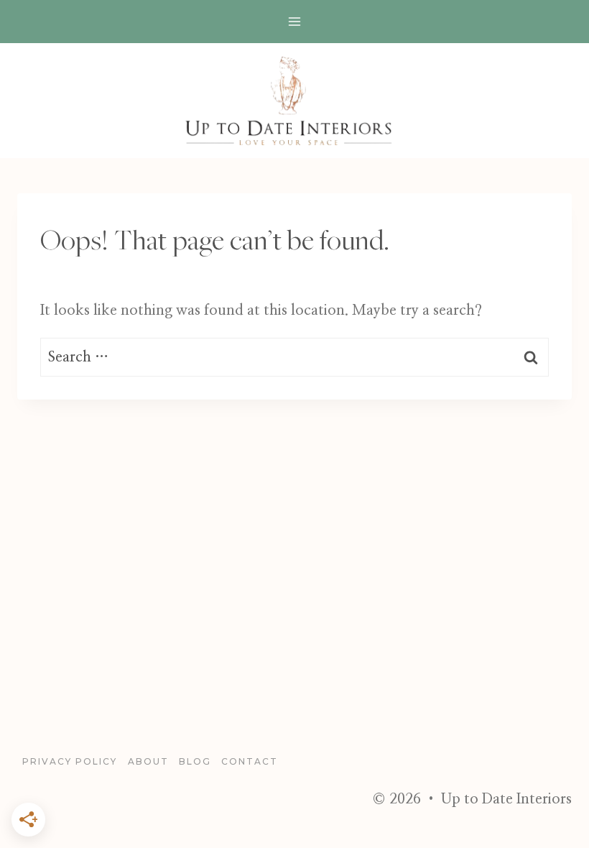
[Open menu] (295, 21)
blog (195, 761)
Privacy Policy (69, 761)
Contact (249, 761)
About (148, 761)
